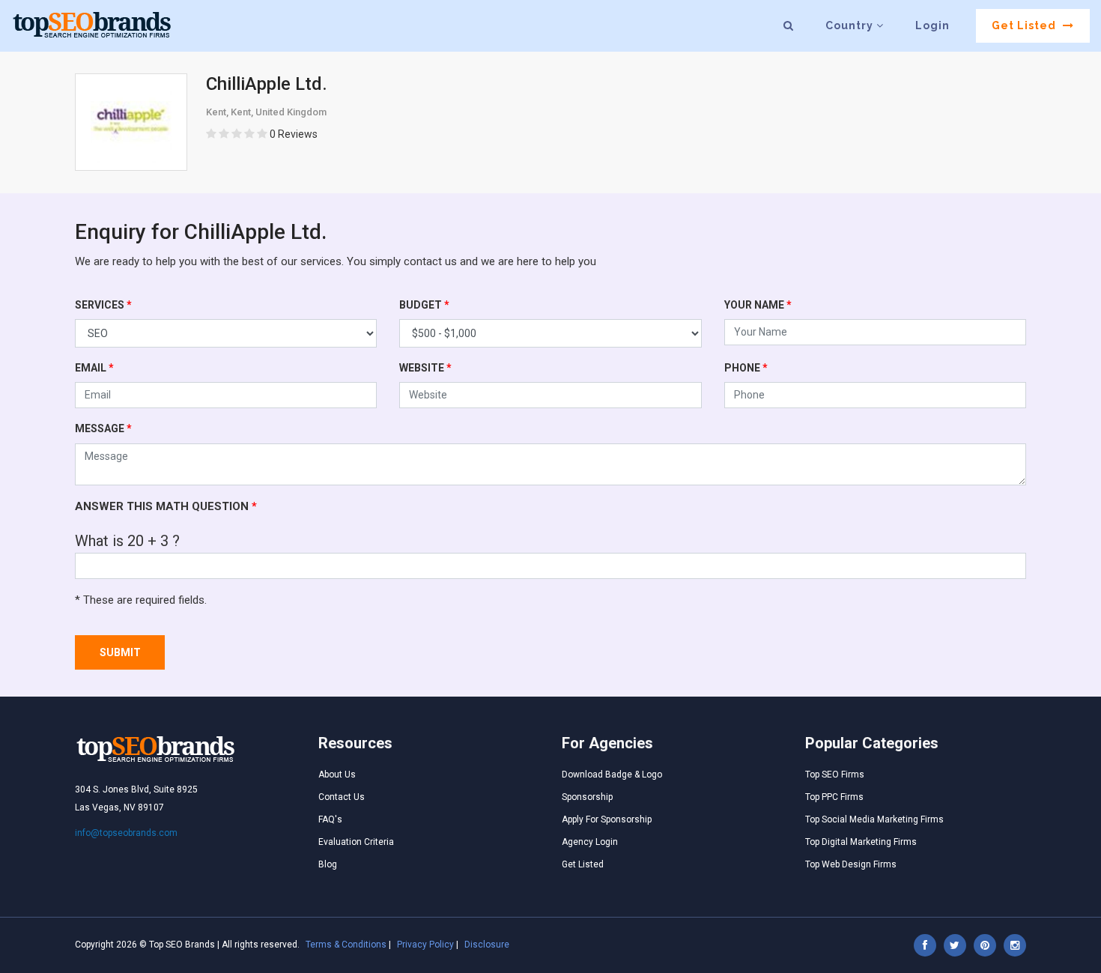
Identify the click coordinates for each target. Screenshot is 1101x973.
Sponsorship (587, 797)
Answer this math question (166, 506)
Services (103, 305)
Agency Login (590, 842)
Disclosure (486, 944)
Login (932, 25)
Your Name (758, 305)
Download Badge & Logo (612, 774)
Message (103, 428)
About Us (337, 774)
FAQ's (330, 819)
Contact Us (341, 797)
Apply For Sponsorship (607, 819)
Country (850, 25)
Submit (120, 652)
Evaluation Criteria (356, 842)
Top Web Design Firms (851, 864)
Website (425, 368)
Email (94, 368)
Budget (424, 305)
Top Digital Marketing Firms (861, 842)
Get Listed (1025, 25)
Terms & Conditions (346, 944)
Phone (746, 368)
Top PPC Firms (834, 797)
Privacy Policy (425, 944)
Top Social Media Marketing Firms (874, 819)
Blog (327, 864)
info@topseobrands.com (126, 833)
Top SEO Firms (834, 774)
